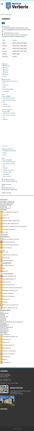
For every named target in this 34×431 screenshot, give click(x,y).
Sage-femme (3, 331)
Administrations (4, 334)
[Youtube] (20, 429)
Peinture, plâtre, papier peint (10, 223)
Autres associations (5, 204)
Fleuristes (5, 299)
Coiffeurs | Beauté (7, 293)
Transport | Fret (7, 362)
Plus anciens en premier (9, 100)
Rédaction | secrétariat (8, 351)
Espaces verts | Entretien (9, 254)
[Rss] (13, 429)
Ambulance (3, 318)
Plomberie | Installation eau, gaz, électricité (14, 226)
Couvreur (5, 217)
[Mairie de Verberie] (17, 6)
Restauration (5, 310)
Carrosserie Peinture (8, 242)
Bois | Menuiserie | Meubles (10, 212)
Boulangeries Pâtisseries (9, 290)
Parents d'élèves (4, 208)
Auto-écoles (6, 282)
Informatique (6, 348)
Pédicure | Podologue (5, 327)
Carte (4, 87)
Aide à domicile (4, 316)
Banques (5, 342)
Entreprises (4, 237)
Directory (4, 235)
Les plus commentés (8, 170)
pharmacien (3, 328)
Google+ (6, 69)
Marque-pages (6, 79)
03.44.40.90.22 (15, 33)
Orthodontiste (3, 324)
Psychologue (3, 329)
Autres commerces (8, 284)
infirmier (2, 320)
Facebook (6, 65)
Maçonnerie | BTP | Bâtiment (10, 220)
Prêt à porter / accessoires (9, 305)
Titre (4, 102)
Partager (5, 64)
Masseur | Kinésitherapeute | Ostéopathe (10, 322)
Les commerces (6, 274)
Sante (2, 315)
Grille (8, 179)
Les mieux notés (7, 172)
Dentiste (2, 319)
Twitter (6, 67)
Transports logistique (8, 260)
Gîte (4, 268)
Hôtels (4, 271)
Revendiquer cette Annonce (10, 81)
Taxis (4, 359)
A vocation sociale (4, 205)
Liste (4, 179)
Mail (5, 76)
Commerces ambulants (9, 296)
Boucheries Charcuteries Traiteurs (11, 287)
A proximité (6, 91)
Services (3, 333)
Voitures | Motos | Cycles (9, 307)
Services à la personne (9, 353)
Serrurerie (5, 232)
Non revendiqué (7, 176)
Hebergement (5, 263)
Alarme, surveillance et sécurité (11, 239)
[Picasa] (18, 429)
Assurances (6, 26)
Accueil (2, 14)
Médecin (2, 323)
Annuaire (4, 200)
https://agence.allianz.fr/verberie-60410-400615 (16, 34)
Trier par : (6, 96)
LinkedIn (6, 74)
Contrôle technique (7, 345)
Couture (5, 215)
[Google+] (15, 429)
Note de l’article (7, 106)
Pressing (5, 302)
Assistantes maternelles (9, 336)
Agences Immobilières (8, 276)
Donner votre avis (7, 109)
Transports (5, 356)
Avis (4, 82)
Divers (4, 252)
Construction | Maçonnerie (9, 245)
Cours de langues (7, 247)
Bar (1, 312)
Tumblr (6, 72)
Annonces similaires (8, 89)
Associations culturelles (6, 201)
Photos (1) (5, 85)
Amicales (2, 206)
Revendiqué (6, 174)
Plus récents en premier (9, 97)
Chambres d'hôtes (7, 265)
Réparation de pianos (8, 229)
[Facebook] (17, 429)
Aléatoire (5, 104)
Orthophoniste (3, 326)
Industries (5, 257)
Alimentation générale (8, 279)
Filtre (3, 94)
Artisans (3, 210)
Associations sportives (6, 202)
